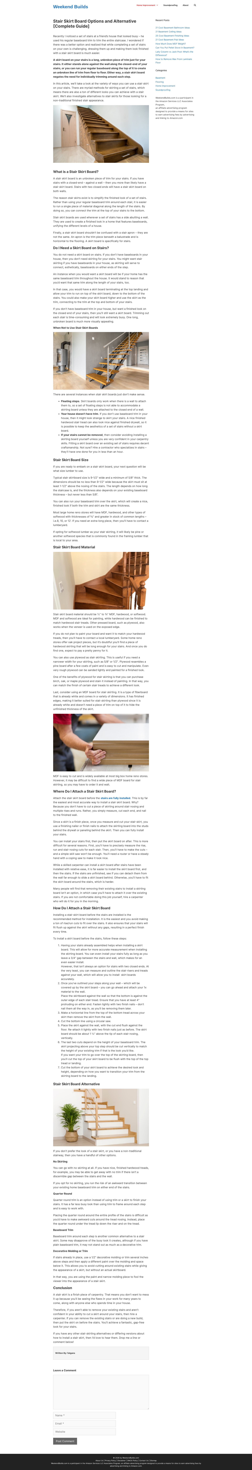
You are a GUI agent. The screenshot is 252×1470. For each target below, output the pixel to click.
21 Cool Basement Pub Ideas (170, 39)
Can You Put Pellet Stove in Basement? (175, 47)
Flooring (160, 82)
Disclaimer (121, 1460)
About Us (99, 1460)
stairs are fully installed (115, 798)
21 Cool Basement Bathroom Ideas (173, 27)
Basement (160, 77)
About (185, 5)
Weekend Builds (70, 6)
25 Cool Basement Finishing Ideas (172, 35)
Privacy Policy (110, 1460)
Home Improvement (146, 5)
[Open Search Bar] (195, 5)
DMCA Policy (132, 1460)
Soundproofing (170, 5)
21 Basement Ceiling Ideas (169, 31)
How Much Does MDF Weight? (171, 43)
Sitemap (153, 1460)
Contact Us (143, 1460)
